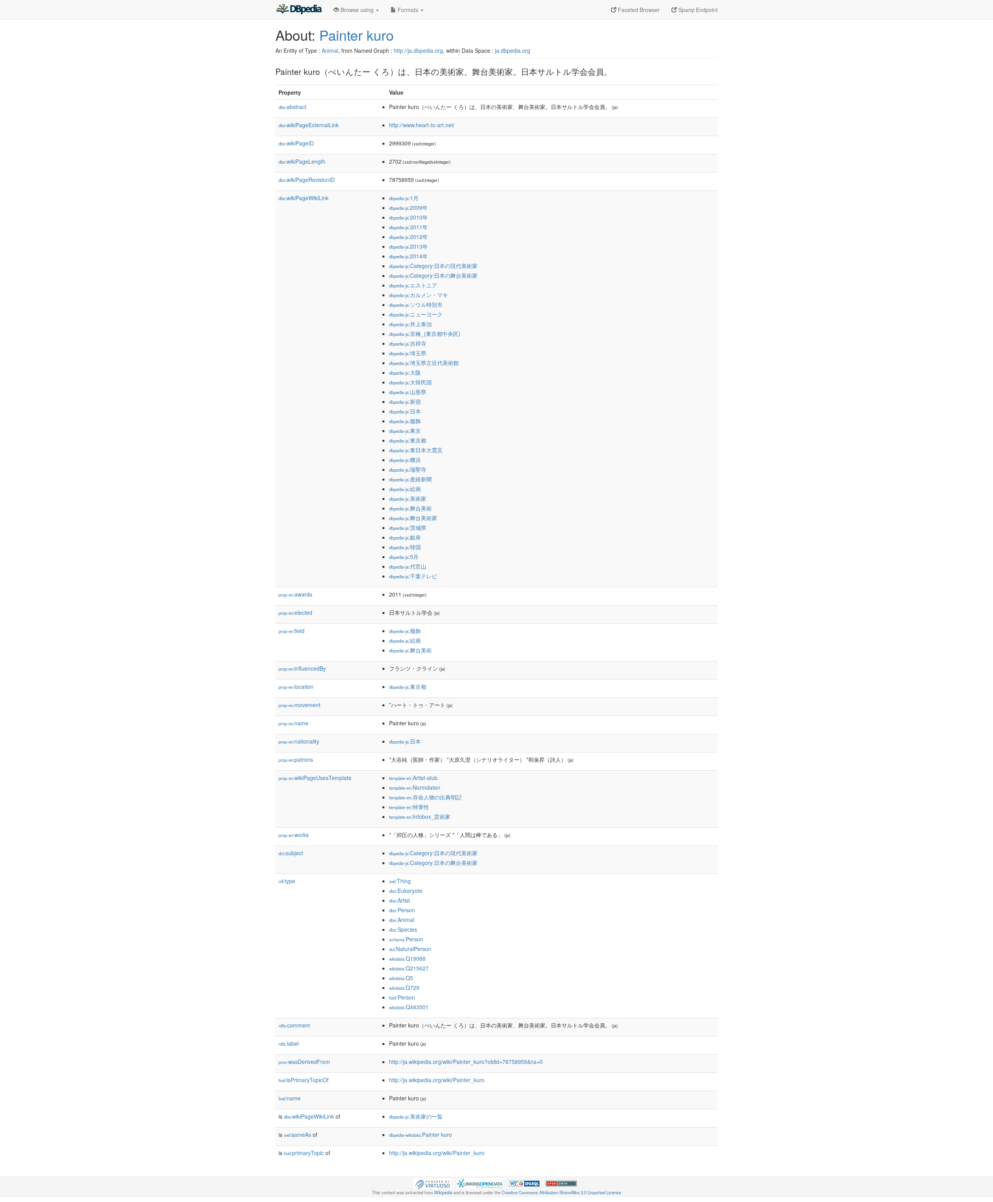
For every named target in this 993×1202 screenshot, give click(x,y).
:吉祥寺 (407, 343)
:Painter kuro (420, 1134)
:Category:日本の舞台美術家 (433, 275)
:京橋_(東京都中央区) (424, 333)
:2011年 (408, 227)
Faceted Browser (638, 10)
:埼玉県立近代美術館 (424, 363)
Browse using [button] (357, 10)
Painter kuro (356, 35)
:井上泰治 (410, 324)
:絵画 (405, 489)
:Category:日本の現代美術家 (433, 266)
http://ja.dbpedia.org (418, 50)
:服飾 (405, 421)
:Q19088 (407, 958)
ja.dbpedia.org (512, 50)
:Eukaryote (405, 890)
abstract (292, 107)
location (296, 686)
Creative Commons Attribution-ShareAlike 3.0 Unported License (561, 1192)
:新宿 (405, 401)
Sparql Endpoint (697, 10)
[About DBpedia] (299, 9)
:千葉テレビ (413, 576)
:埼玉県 (407, 353)
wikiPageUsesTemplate (315, 778)
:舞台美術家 (413, 518)
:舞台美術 (410, 508)
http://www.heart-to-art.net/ (422, 125)
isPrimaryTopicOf (304, 1080)
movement (299, 705)
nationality (299, 741)
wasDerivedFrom (304, 1061)
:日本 (405, 411)
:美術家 (407, 498)
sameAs (297, 1134)
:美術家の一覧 (416, 1116)
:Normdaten (414, 787)
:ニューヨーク (416, 314)
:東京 (405, 430)
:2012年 (408, 236)
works (294, 835)
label (289, 1043)
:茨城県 (407, 527)
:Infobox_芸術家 (419, 816)
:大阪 (405, 372)
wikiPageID (296, 143)
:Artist (399, 900)
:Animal (401, 920)
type (287, 881)
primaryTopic (304, 1153)
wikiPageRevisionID (307, 179)
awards (295, 594)
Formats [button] (408, 10)
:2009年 (408, 207)
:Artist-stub (413, 778)
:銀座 (405, 537)
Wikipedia (443, 1192)
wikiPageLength (302, 161)
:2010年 (408, 217)
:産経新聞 (410, 479)
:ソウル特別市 (416, 304)
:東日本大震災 (416, 450)
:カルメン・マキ (418, 295)
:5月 (404, 556)
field (291, 631)
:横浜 (405, 460)
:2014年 (408, 256)
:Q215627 (409, 968)
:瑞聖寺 (407, 469)
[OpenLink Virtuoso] (432, 1183)
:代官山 (407, 566)
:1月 (404, 198)
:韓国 (405, 547)
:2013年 (408, 246)
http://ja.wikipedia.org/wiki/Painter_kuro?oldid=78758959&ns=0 (466, 1061)
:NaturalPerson (410, 949)
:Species (403, 929)
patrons (296, 759)
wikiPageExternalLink (309, 125)
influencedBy (302, 668)
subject (291, 853)
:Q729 (404, 987)
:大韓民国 (410, 382)
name (293, 723)
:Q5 (401, 978)
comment (294, 1025)
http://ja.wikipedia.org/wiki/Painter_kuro (436, 1080)
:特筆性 (409, 807)
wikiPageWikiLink (304, 198)
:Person (402, 910)
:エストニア (413, 285)
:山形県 (407, 392)
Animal (330, 50)
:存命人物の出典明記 (425, 797)
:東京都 (407, 440)
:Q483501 (409, 1007)
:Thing (400, 881)
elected (295, 612)
